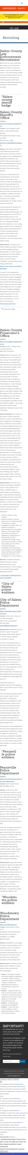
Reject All (9, 1079)
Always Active (18, 1084)
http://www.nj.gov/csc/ (8, 304)
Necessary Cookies (8, 1084)
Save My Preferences (12, 1149)
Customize (3, 1079)
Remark (16, 1098)
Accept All (16, 1079)
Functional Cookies (8, 1098)
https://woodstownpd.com (8, 925)
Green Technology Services (14, 1075)
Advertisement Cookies (9, 1122)
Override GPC (4, 1137)
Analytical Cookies (8, 1110)
